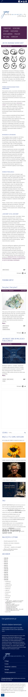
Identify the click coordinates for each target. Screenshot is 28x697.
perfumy (8, 526)
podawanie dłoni (22, 526)
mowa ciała (4, 508)
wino (6, 512)
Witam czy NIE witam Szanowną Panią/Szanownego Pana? (10, 550)
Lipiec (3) (7, 590)
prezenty (4, 528)
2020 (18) (6, 569)
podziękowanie (14, 506)
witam (9, 521)
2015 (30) (6, 578)
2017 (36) (6, 574)
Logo (14, 15)
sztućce (21, 525)
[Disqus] (14, 409)
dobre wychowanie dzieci (14, 525)
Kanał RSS (26, 1)
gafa (7, 508)
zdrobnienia (4, 526)
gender (11, 526)
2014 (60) (6, 579)
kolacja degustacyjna (5, 519)
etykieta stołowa (6, 329)
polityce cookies (4, 689)
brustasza (14, 526)
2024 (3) (6, 561)
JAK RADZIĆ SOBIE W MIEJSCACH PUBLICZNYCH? (13, 340)
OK (2, 695)
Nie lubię (6, 37)
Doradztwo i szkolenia (10, 667)
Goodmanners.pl (2, 1)
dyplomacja (20, 523)
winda (4, 381)
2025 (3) (6, 560)
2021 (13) (6, 567)
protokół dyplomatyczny (7, 505)
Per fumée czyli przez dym (11, 606)
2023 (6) (6, 563)
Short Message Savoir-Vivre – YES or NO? (14, 609)
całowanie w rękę (21, 508)
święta (6, 521)
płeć (14, 504)
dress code (18, 512)
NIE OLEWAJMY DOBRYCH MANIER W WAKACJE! (13, 440)
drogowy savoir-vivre (16, 514)
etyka (23, 519)
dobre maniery (6, 269)
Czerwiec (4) (7, 592)
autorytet (22, 531)
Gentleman (14, 31)
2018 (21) (6, 572)
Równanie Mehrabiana (11, 607)
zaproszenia (5, 327)
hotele (17, 526)
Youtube (24, 1)
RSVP (18, 516)
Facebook (19, 1)
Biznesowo (16, 28)
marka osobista (5, 510)
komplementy (15, 517)
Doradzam (14, 37)
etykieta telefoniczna (17, 519)
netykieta (11, 514)
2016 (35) (6, 576)
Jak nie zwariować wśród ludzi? (12, 43)
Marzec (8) (7, 597)
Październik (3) (8, 585)
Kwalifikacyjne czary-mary (12, 608)
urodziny (10, 508)
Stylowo (5, 31)
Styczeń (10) (7, 611)
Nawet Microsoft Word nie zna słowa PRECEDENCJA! (13, 602)
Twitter (22, 1)
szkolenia (3, 512)
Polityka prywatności (10, 672)
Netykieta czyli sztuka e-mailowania (11, 543)
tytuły (20, 517)
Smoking (16, 523)
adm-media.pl (9, 680)
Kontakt (7, 669)
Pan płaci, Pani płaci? (9, 287)
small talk (18, 528)
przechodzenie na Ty (6, 517)
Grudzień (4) (8, 581)
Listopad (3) (7, 583)
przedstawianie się (5, 514)
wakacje (11, 517)
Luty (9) (7, 599)
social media (12, 512)
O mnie (7, 664)
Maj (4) (6, 594)
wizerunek (4, 525)
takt (16, 504)
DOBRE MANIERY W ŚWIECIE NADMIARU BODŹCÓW (14, 460)
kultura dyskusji (14, 521)
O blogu (7, 661)
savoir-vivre (7, 533)
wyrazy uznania (15, 508)
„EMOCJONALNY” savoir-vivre (9, 480)
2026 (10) (6, 558)
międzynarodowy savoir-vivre (8, 523)
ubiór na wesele (5, 506)
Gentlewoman (7, 34)
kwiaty (9, 506)
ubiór (7, 525)
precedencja (20, 506)
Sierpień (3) (7, 588)
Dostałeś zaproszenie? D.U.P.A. (10, 541)
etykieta (4, 379)
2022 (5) (6, 565)
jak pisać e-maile (14, 516)
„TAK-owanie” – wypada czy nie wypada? (12, 547)
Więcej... (4, 323)
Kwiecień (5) (8, 595)
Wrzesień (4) (8, 586)
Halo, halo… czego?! (10, 604)
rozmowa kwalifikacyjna (6, 516)
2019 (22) (6, 570)
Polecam (17, 34)
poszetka (11, 519)
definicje (3, 521)
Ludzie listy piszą (7, 545)
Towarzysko (7, 28)
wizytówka (23, 517)
